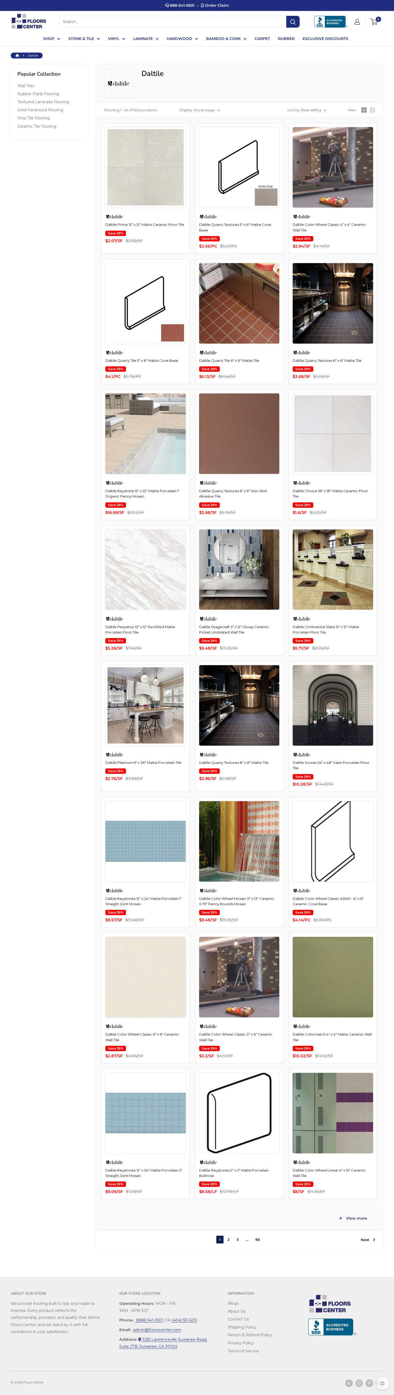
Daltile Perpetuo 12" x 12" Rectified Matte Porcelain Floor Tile (140, 629)
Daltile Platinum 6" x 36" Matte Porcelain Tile (143, 762)
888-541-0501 (181, 5)
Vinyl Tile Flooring (33, 118)
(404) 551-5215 (184, 1320)
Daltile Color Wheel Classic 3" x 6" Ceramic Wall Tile (236, 1037)
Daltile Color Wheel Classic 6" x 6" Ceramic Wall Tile (142, 1037)
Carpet (262, 38)
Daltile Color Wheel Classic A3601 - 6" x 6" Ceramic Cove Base (328, 901)
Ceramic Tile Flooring (36, 126)
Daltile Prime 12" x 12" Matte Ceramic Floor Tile (144, 224)
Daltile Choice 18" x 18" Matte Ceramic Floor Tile (330, 493)
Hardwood (179, 38)
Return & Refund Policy (250, 1335)
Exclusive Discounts (325, 38)
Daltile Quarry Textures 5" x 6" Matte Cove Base (235, 227)
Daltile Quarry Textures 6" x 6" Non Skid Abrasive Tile (233, 493)
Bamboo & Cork (223, 38)
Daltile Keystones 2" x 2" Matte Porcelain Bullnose (234, 1173)
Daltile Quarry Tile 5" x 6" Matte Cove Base (141, 360)
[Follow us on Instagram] (359, 1383)
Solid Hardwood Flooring (40, 110)
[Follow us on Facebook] (349, 1383)
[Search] (293, 22)
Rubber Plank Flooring (38, 93)
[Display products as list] (372, 110)
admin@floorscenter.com (156, 1329)
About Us (236, 1311)
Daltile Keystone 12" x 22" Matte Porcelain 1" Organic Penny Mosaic (142, 493)
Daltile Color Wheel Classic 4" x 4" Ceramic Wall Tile (329, 227)
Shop (48, 38)
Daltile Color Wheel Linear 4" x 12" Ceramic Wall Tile (329, 1173)
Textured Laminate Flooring (43, 102)
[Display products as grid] (364, 110)
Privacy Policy (241, 1343)
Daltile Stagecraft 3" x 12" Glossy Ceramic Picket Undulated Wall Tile (234, 629)
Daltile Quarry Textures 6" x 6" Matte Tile (327, 360)
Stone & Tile (81, 38)
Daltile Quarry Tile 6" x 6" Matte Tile (229, 360)
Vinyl (113, 38)
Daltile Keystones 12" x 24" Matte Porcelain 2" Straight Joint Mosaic (143, 1173)
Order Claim (216, 5)
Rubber (286, 38)
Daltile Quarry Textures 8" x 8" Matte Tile (234, 762)
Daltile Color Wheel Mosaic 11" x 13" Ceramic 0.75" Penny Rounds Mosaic (236, 901)
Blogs (233, 1303)
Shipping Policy (242, 1327)
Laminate (143, 38)
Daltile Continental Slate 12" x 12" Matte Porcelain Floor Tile (326, 629)
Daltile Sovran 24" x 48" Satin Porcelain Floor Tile (331, 765)
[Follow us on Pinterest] (369, 1383)
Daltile (33, 55)
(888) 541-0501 (149, 1320)
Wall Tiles (25, 85)
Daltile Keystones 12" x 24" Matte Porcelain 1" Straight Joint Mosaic (143, 901)
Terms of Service (243, 1351)
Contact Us (238, 1319)
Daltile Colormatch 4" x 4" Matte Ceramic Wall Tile (332, 1037)
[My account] (357, 22)
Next (365, 1240)
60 (257, 1239)
